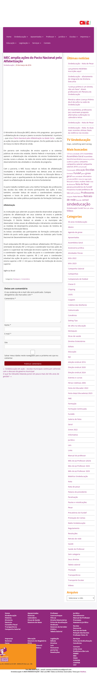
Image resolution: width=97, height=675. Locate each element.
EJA (69, 357)
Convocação (71, 170)
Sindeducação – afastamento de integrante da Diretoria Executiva (80, 79)
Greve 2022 (73, 429)
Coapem (71, 300)
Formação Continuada (77, 409)
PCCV (30, 643)
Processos (77, 620)
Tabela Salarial (56, 631)
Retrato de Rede (80, 630)
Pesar (70, 507)
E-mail (7, 333)
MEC (75, 656)
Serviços (76, 639)
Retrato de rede (74, 538)
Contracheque (56, 615)
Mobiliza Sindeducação (78, 476)
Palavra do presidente (77, 492)
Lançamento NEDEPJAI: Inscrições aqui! (77, 70)
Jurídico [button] (62, 36)
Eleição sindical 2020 (77, 367)
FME (70, 398)
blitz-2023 (72, 263)
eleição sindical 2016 (77, 362)
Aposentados (73, 237)
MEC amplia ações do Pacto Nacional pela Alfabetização (33, 59)
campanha (84, 161)
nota (88, 181)
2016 (82, 154)
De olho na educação (77, 326)
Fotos (7, 643)
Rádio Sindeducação (76, 523)
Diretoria (9, 620)
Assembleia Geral (75, 156)
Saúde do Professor (76, 549)
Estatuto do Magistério (37, 641)
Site (6, 342)
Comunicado (73, 310)
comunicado (82, 167)
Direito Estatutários (58, 620)
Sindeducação (9, 65)
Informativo (73, 435)
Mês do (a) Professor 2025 (79, 471)
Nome (7, 325)
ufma (91, 208)
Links (70, 450)
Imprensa (9, 639)
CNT (75, 665)
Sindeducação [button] (20, 36)
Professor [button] (50, 36)
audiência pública (73, 162)
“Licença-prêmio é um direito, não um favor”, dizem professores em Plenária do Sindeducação (80, 90)
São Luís (86, 208)
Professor (54, 613)
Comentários (25, 279)
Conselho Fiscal (11, 625)
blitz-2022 (72, 258)
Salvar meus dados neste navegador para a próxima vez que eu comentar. (31, 356)
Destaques (16, 279)
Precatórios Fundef (74, 189)
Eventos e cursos (75, 377)
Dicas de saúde (74, 336)
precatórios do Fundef (82, 187)
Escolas (90, 169)
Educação (72, 351)
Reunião (79, 200)
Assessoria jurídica (88, 159)
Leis (69, 445)
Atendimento (78, 615)
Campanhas (73, 274)
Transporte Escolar (76, 580)
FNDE (75, 658)
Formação (72, 403)
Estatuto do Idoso (35, 622)
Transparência (74, 575)
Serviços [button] (36, 43)
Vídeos (70, 210)
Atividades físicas (75, 253)
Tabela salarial (74, 564)
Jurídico (71, 440)
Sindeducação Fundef (75, 208)
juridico (75, 179)
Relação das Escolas (81, 633)
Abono (71, 227)
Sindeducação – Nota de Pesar (81, 63)
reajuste (70, 196)
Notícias (31, 615)
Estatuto (8, 622)
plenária (70, 187)
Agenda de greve (75, 232)
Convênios (72, 315)
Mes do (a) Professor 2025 (79, 466)
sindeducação (48, 15)
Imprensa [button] (84, 36)
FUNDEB (76, 660)
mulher (82, 181)
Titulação (72, 570)
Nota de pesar (74, 487)
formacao (70, 173)
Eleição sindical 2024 (77, 372)
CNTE (70, 294)
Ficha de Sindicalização (82, 641)
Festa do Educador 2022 (78, 388)
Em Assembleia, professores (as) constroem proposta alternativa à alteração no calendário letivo (80, 114)
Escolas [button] (73, 36)
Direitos (53, 643)
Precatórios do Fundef (77, 512)
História (8, 618)
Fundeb (71, 414)
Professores (87, 192)
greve (83, 173)
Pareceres (54, 648)
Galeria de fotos (74, 419)
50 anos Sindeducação (77, 222)
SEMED (76, 653)
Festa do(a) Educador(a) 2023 (80, 393)
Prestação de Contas (76, 518)
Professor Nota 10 (80, 635)
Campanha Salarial (76, 268)
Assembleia (88, 154)
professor (77, 193)
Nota (70, 481)
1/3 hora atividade (73, 154)
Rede (75, 196)
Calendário (32, 618)
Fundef (77, 173)
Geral (70, 424)
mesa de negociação (85, 179)
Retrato (80, 196)
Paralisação (73, 497)
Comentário (10, 298)
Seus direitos (73, 559)
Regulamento (73, 528)
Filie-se (53, 618)
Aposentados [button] (36, 36)
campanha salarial (74, 164)
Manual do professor (77, 455)
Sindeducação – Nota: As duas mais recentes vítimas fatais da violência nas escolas (81, 130)
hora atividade (77, 176)
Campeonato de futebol (78, 279)
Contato (47, 43)
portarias (54, 650)
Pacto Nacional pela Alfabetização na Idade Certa (34, 138)
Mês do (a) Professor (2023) (79, 461)
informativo (87, 176)
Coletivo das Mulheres (77, 305)
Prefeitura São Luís (81, 651)
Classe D (71, 284)
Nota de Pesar (82, 184)
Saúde (70, 544)
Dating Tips (73, 320)
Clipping (71, 289)
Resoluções (73, 533)
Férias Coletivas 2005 (77, 383)
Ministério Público (73, 181)
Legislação (54, 639)
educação (80, 169)
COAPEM (76, 663)
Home (8, 36)
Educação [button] (10, 43)
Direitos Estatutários (76, 341)
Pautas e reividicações (77, 502)
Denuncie (77, 628)
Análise (83, 672)
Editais (71, 346)
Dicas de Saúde (34, 620)
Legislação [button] (23, 43)
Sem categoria (74, 554)
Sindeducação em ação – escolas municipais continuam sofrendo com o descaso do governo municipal (31, 370)
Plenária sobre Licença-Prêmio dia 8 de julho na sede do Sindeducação (81, 102)
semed (85, 199)
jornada (69, 179)
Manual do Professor (81, 618)
